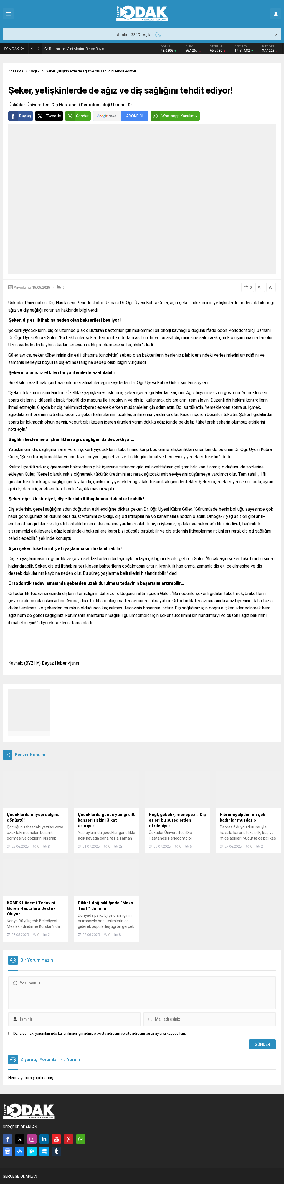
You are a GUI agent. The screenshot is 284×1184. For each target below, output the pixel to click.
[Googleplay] (32, 1151)
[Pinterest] (68, 1139)
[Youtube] (56, 1139)
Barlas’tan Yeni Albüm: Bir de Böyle (76, 49)
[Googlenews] (7, 1151)
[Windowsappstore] (44, 1151)
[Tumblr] (56, 1151)
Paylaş (25, 116)
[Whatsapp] (80, 1139)
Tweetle (53, 116)
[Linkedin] (44, 1139)
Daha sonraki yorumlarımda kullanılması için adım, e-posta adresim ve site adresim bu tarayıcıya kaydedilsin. (99, 1033)
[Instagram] (32, 1139)
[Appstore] (19, 1151)
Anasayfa (15, 71)
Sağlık (34, 71)
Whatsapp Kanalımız (179, 116)
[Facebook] (7, 1139)
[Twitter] (19, 1139)
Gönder (82, 116)
